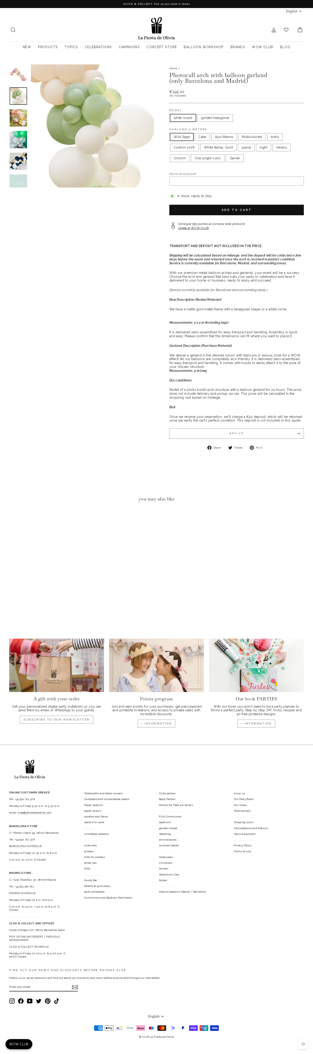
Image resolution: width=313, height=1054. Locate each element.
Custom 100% (184, 147)
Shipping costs (243, 822)
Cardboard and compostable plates (106, 799)
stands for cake (94, 822)
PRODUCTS (48, 47)
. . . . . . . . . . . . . (93, 839)
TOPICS (71, 47)
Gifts (87, 868)
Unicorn (180, 158)
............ (88, 828)
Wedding (165, 834)
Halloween (166, 857)
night (263, 147)
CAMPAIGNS (129, 47)
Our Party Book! (244, 799)
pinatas (88, 851)
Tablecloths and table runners (103, 793)
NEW (27, 47)
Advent (163, 868)
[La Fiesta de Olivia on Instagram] (12, 1001)
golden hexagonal (215, 118)
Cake (202, 137)
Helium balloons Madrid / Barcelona (182, 891)
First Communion (170, 816)
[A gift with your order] (56, 665)
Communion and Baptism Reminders (108, 897)
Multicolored (252, 137)
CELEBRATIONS (98, 47)
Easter (163, 880)
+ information (156, 723)
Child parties (167, 793)
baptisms (165, 822)
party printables (94, 891)
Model (175, 110)
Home (173, 68)
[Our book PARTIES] (256, 665)
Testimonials (242, 810)
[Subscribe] (75, 987)
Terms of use (242, 851)
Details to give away (97, 886)
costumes (90, 845)
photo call (90, 862)
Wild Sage (182, 137)
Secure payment (244, 834)
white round (183, 118)
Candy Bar (90, 880)
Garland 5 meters (188, 129)
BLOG (285, 47)
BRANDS (238, 47)
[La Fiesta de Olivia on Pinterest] (47, 1001)
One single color (208, 158)
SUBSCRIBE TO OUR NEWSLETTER (56, 719)
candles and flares (96, 816)
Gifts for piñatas (94, 857)
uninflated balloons (96, 834)
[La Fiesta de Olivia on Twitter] (38, 1001)
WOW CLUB (262, 47)
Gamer (235, 158)
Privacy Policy (243, 845)
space (246, 147)
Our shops (240, 805)
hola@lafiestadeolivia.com (35, 812)
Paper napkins (93, 805)
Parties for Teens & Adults (176, 805)
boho (275, 137)
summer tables (169, 845)
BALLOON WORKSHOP (203, 47)
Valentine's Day (169, 874)
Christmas (165, 862)
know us (239, 793)
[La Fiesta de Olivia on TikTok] (56, 1001)
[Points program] (156, 665)
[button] (14, 519)
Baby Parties (167, 799)
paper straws (92, 810)
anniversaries (168, 839)
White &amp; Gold (218, 147)
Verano (281, 147)
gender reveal (168, 828)
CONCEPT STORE (161, 47)
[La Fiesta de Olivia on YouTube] (30, 1001)
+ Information (256, 723)
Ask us (237, 433)
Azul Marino (224, 137)
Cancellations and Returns (251, 828)
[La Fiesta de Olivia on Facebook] (21, 1001)
